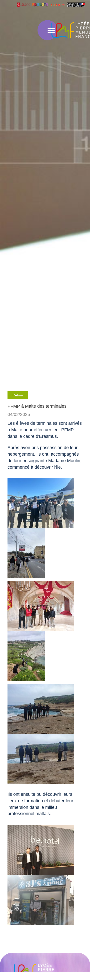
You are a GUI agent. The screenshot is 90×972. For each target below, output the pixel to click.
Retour (17, 395)
